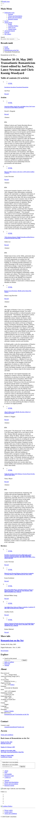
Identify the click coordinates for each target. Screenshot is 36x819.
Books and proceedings (15, 17)
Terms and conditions (7, 735)
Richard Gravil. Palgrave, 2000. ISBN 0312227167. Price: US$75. (19, 574)
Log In (6, 21)
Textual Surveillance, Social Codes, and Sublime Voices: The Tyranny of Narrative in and (19, 107)
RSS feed (7, 663)
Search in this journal (10, 658)
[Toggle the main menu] (1, 5)
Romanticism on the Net (11, 50)
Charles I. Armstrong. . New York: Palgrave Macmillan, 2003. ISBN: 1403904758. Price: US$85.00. (19, 624)
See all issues (4, 650)
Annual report (12, 29)
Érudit (10, 24)
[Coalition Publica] (6, 806)
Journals (10, 14)
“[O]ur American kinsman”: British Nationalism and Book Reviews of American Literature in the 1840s (19, 238)
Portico (12, 684)
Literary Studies (9, 711)
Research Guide (9, 776)
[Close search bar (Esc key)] (3, 3)
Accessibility (8, 774)
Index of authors (9, 662)
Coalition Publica (13, 26)
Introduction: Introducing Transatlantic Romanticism (16, 87)
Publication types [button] (9, 12)
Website (6, 665)
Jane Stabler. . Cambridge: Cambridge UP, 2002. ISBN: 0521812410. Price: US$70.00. (19, 608)
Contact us (7, 777)
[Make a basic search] (1, 3)
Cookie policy (8, 812)
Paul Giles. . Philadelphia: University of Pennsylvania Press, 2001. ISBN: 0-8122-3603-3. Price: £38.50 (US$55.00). (19, 556)
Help (5, 772)
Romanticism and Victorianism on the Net (16, 714)
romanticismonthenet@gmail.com (14, 727)
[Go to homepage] (5, 1)
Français (6, 32)
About (10, 22)
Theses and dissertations (15, 16)
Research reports (13, 19)
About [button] (6, 22)
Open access (11, 27)
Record (6, 94)
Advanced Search (9, 31)
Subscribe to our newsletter (10, 764)
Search (3, 37)
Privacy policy (8, 810)
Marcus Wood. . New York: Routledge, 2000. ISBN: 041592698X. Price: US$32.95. (18, 590)
